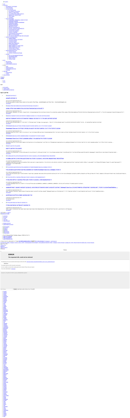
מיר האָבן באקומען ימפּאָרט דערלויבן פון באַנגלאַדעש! (19, 195)
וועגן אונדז (5, 71)
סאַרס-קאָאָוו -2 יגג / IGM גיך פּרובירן (16, 13)
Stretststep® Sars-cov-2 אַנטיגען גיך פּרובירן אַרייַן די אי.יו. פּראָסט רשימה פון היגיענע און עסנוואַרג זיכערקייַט (33, 128)
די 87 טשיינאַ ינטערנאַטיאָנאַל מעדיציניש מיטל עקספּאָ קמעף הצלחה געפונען (25, 108)
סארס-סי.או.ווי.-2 (9, 8)
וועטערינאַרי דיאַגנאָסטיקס (11, 6)
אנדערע (7, 54)
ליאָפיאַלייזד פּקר (9, 7)
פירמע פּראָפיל (9, 72)
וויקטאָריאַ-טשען (4, 247)
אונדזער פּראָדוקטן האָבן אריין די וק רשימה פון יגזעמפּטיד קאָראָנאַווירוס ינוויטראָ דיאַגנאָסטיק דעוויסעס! (31, 118)
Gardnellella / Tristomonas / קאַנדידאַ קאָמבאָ (18, 19)
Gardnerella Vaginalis (13, 21)
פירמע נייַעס (8, 61)
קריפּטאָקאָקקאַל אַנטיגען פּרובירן (15, 33)
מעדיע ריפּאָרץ (9, 62)
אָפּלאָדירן (8, 70)
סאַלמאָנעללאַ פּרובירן (13, 44)
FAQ (7, 66)
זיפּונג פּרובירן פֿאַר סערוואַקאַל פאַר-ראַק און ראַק (19, 35)
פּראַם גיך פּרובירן (12, 51)
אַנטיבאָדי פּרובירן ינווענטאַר (59, 242)
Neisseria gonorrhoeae (13, 24)
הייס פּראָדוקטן (54, 241)
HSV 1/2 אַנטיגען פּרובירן (14, 34)
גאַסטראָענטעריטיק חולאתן (11, 37)
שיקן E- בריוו (3, 245)
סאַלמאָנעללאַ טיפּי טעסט (14, 43)
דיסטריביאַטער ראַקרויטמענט (15, 15)
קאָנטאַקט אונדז (6, 74)
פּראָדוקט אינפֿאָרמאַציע (11, 68)
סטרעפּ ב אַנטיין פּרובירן (13, 30)
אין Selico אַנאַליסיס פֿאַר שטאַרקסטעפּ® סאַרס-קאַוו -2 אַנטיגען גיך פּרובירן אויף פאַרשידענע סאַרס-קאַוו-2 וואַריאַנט (35, 158)
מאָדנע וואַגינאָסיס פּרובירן (14, 29)
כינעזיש (2, 77)
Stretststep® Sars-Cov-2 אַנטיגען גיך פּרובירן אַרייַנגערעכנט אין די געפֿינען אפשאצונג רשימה (29, 138)
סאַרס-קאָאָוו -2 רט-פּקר (14, 12)
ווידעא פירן (11, 17)
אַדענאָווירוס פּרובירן (13, 40)
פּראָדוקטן (5, 5)
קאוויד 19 (5, 217)
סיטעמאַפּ (48, 241)
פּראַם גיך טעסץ (12, 57)
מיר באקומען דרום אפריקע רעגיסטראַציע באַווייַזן (18, 205)
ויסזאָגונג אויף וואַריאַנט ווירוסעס (14, 148)
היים (4, 4)
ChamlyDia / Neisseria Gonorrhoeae (16, 22)
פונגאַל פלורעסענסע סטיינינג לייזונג (16, 55)
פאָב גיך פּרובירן (12, 59)
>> (6, 212)
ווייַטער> (9, 212)
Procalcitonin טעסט (13, 56)
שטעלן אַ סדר (11, 16)
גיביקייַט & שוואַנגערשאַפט (11, 50)
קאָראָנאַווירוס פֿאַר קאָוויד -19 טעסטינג (73, 242)
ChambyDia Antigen (13, 23)
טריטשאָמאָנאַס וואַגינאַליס (14, 27)
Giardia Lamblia (12, 38)
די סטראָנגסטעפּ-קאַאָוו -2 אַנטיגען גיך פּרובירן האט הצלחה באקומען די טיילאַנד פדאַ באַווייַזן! (29, 179)
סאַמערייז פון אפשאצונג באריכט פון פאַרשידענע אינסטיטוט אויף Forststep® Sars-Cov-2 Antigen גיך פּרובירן (33, 169)
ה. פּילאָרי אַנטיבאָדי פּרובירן (14, 49)
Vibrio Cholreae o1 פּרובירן (14, 46)
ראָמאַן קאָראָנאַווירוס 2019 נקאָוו (46, 242)
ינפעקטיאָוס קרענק (10, 18)
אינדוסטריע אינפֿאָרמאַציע (11, 63)
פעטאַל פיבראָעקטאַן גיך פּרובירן (15, 52)
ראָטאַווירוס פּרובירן (13, 41)
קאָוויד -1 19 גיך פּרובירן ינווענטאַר (17, 242)
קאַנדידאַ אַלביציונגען (13, 26)
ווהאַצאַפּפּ (3, 246)
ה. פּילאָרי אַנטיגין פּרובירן (14, 48)
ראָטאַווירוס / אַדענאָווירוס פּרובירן (16, 39)
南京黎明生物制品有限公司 (25, 241)
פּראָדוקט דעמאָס (9, 67)
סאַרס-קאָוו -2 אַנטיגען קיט (14, 11)
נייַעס (4, 60)
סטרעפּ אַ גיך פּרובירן (13, 32)
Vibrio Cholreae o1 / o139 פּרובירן (16, 45)
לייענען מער (8, 103)
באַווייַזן (7, 73)
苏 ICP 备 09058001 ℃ (40, 241)
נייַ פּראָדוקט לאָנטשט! (11, 98)
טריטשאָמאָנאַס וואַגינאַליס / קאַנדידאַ (16, 28)
